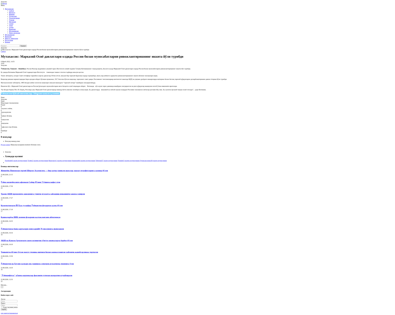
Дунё (11, 25)
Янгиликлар (9, 9)
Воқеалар (12, 29)
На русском (9, 40)
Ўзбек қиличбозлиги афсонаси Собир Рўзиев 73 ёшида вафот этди (30, 182)
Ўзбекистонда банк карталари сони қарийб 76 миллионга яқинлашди (32, 229)
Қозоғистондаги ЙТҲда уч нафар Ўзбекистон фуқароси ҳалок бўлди (32, 205)
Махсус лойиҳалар (11, 38)
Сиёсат (11, 11)
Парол (3, 303)
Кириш (7, 42)
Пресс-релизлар (14, 33)
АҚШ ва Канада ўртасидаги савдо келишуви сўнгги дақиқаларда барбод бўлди (37, 240)
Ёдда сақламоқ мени (10, 307)
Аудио (11, 27)
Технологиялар (14, 18)
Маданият (12, 22)
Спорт (11, 24)
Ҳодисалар (13, 16)
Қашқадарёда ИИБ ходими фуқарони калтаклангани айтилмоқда (30, 217)
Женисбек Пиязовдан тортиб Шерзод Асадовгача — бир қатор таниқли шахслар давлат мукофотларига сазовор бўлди (54, 171)
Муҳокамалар (14, 31)
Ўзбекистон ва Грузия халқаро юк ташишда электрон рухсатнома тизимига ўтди (37, 264)
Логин (3, 299)
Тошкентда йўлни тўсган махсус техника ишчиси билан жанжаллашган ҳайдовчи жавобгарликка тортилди (49, 252)
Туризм (11, 20)
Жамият (12, 14)
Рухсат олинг (5, 145)
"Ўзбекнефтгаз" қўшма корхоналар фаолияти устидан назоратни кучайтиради (36, 275)
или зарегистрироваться (9, 313)
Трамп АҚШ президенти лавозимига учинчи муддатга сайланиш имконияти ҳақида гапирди (43, 194)
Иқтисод (12, 12)
